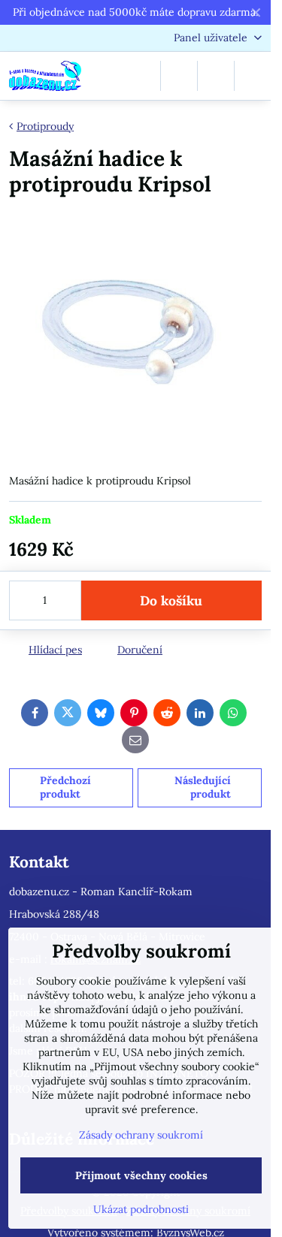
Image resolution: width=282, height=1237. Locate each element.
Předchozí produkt (65, 787)
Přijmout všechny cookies (141, 1175)
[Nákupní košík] (216, 76)
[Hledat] (179, 76)
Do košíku (171, 600)
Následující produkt (202, 787)
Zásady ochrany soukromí (141, 1135)
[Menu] (253, 76)
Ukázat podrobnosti (141, 1209)
